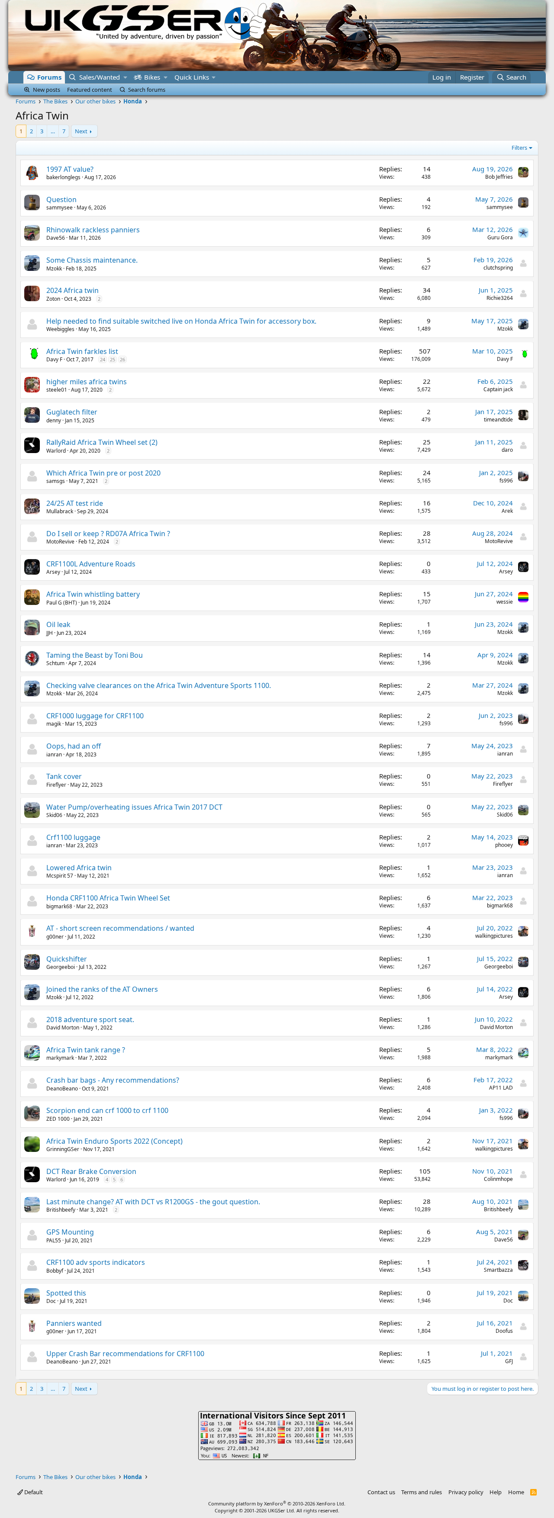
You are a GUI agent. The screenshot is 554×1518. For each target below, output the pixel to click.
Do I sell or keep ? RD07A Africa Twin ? (108, 533)
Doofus (504, 1331)
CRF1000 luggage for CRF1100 (95, 715)
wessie (504, 601)
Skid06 (54, 815)
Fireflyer (56, 784)
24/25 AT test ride (74, 503)
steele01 (56, 389)
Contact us (381, 1492)
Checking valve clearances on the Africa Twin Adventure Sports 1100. (158, 685)
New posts (46, 89)
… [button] (53, 131)
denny (53, 420)
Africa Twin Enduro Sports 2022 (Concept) (114, 1141)
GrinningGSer (62, 1149)
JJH (49, 633)
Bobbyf (54, 1270)
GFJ (509, 1361)
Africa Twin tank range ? (85, 1050)
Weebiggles (60, 329)
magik (53, 723)
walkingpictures (494, 935)
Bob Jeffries (499, 176)
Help (496, 1492)
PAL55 (53, 1240)
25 (112, 359)
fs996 (506, 480)
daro (507, 449)
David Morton (62, 1027)
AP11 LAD (501, 1087)
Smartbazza (498, 1270)
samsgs (55, 481)
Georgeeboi (60, 967)
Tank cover (64, 776)
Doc (51, 1301)
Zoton (53, 298)
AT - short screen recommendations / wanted (120, 928)
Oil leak (58, 624)
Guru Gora (500, 237)
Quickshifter (66, 959)
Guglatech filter (71, 412)
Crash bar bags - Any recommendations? (112, 1080)
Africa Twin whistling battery (93, 594)
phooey (504, 845)
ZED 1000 (58, 1118)
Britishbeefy (60, 1209)
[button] (125, 77)
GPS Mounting (70, 1232)
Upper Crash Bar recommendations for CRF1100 (125, 1353)
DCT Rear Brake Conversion (91, 1171)
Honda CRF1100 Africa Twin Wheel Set (108, 898)
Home (516, 1492)
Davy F (54, 359)
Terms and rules (421, 1492)
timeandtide (498, 419)
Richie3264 (499, 298)
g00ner (55, 936)
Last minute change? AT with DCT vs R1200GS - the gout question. (153, 1201)
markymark (60, 1057)
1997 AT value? (69, 169)
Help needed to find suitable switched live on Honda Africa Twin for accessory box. (181, 321)
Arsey (53, 572)
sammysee (59, 207)
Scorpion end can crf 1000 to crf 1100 (107, 1110)
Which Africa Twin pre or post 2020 (103, 473)
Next (81, 131)
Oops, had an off (73, 746)
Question (61, 199)
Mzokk (54, 268)
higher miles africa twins (86, 381)
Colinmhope (498, 1179)
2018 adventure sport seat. (90, 1019)
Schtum (55, 663)
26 (122, 359)
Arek (507, 511)
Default (33, 1492)
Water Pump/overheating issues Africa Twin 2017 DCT (134, 807)
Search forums (146, 89)
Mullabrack (59, 511)
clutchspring (498, 267)
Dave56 (55, 237)
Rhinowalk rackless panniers (93, 230)
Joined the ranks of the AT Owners (102, 989)
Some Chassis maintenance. (92, 260)
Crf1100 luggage (73, 837)
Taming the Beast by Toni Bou (94, 655)
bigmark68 (59, 906)
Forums (49, 77)
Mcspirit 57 (59, 875)
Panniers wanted (74, 1323)
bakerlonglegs (63, 177)
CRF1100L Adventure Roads (90, 564)
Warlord (56, 450)
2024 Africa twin (72, 290)
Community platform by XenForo (276, 1503)
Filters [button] (519, 147)
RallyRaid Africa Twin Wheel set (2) (102, 442)
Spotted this (66, 1293)
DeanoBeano (62, 1088)
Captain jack (498, 389)
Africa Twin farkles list (82, 351)
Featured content (89, 89)
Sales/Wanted (99, 77)
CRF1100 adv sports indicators (95, 1262)
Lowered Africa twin (79, 867)
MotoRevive (60, 541)
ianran (54, 754)
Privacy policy (465, 1492)
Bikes (152, 77)
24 (102, 359)
